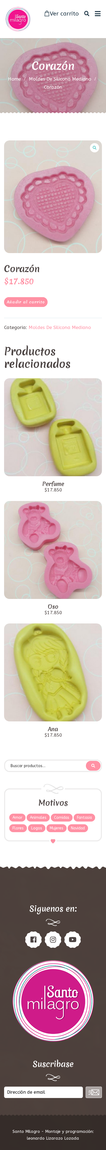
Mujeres (56, 828)
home (14, 79)
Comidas (61, 817)
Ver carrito (64, 13)
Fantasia (84, 817)
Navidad (78, 828)
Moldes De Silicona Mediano (60, 79)
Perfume (53, 484)
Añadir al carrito (26, 302)
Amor (17, 817)
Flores (18, 828)
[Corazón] (53, 196)
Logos (36, 828)
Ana (53, 729)
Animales (38, 817)
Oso (53, 607)
